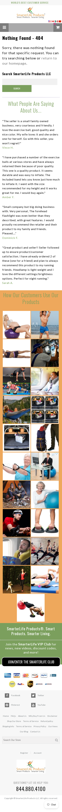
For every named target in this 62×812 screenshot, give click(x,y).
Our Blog (24, 731)
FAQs (13, 716)
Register (24, 753)
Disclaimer (52, 716)
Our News (53, 726)
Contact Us (35, 731)
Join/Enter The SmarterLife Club (31, 661)
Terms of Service (31, 721)
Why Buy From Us (37, 716)
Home (6, 716)
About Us (22, 716)
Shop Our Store (14, 721)
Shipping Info (8, 726)
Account (38, 753)
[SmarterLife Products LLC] (31, 13)
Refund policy (47, 721)
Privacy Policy (40, 726)
